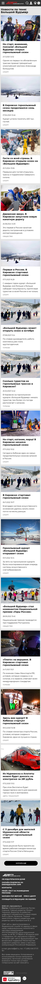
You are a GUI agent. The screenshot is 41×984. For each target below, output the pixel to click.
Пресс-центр (30, 896)
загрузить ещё (21, 863)
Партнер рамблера (21, 973)
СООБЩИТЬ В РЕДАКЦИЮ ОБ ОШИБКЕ (19, 899)
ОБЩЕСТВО (8, 236)
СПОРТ (6, 72)
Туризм (6, 348)
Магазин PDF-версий (12, 896)
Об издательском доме (13, 879)
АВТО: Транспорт (11, 796)
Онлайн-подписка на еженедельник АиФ (12, 883)
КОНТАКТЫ (7, 888)
